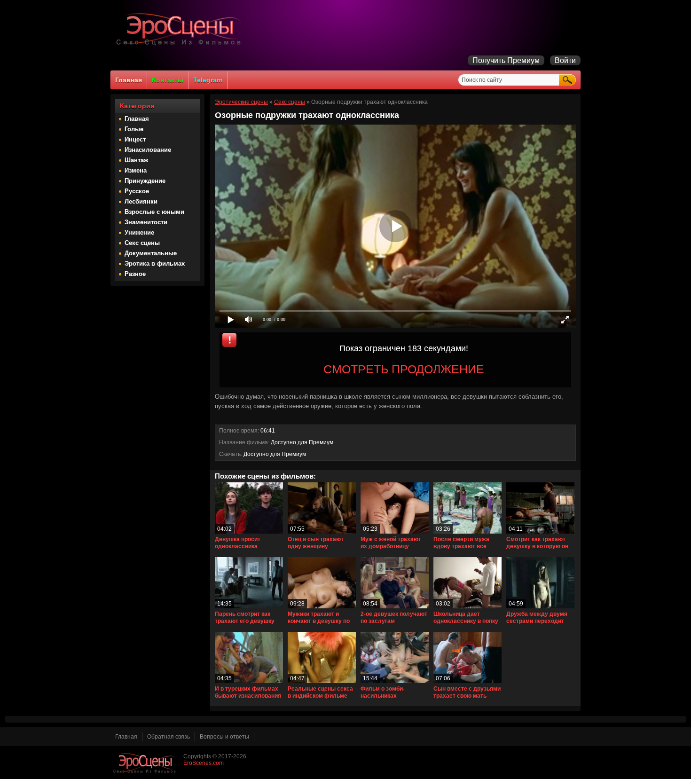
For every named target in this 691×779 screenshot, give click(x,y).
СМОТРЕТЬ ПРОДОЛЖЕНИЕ (403, 369)
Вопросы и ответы (224, 736)
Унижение (139, 232)
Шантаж (136, 160)
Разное (135, 273)
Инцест (135, 139)
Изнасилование (148, 149)
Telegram (207, 80)
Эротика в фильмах (155, 263)
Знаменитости (146, 222)
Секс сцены (142, 242)
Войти (565, 60)
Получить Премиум (506, 60)
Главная (128, 80)
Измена (136, 170)
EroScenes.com (203, 763)
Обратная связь (168, 736)
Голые (134, 129)
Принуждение (145, 180)
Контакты (167, 80)
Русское (137, 191)
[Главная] (180, 45)
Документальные (151, 253)
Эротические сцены (241, 102)
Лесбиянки (141, 201)
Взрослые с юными (154, 211)
